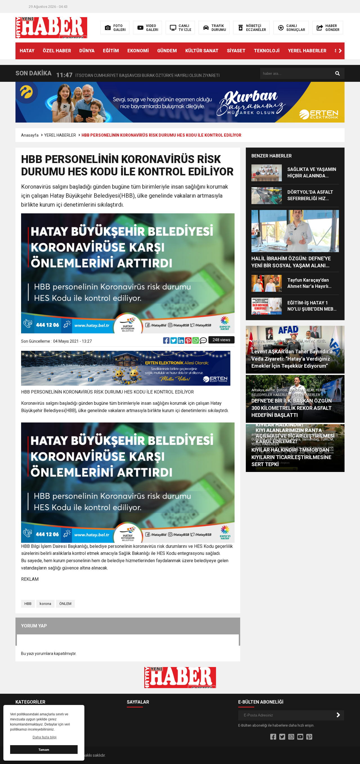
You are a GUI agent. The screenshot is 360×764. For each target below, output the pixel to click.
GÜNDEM (167, 50)
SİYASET (236, 50)
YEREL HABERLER (307, 50)
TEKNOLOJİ (267, 50)
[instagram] (291, 737)
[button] (340, 50)
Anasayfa (30, 135)
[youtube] (300, 737)
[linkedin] (181, 342)
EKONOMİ (138, 50)
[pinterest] (188, 342)
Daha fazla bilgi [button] (45, 737)
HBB (28, 604)
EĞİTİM (111, 50)
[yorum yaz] (203, 342)
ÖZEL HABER (57, 50)
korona (45, 604)
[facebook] (166, 342)
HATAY (27, 50)
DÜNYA (86, 50)
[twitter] (174, 342)
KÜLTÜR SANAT (202, 50)
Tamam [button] (44, 749)
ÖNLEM (65, 604)
